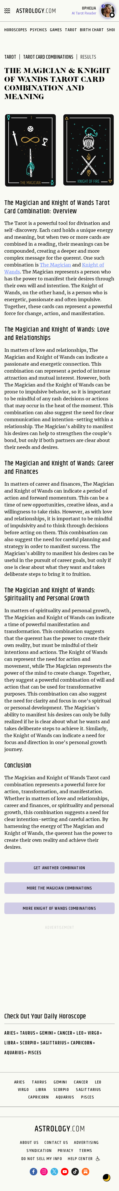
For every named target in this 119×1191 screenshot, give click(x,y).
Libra (10, 1043)
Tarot (71, 30)
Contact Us (56, 1142)
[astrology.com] (35, 10)
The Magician (55, 265)
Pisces (35, 1053)
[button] (98, 1159)
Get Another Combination (59, 868)
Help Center (80, 1159)
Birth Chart (92, 30)
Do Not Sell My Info (41, 1159)
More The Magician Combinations (59, 888)
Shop (111, 30)
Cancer (64, 1033)
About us (29, 1142)
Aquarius (14, 1053)
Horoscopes (15, 30)
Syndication (39, 1150)
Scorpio (28, 1043)
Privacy (66, 1150)
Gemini (46, 1033)
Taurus (28, 1033)
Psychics (38, 30)
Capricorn (81, 1043)
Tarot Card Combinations (48, 57)
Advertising (86, 1142)
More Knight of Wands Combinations (59, 908)
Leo (80, 1033)
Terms (85, 1150)
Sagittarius (53, 1043)
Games (56, 30)
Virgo (93, 1033)
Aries (10, 1033)
